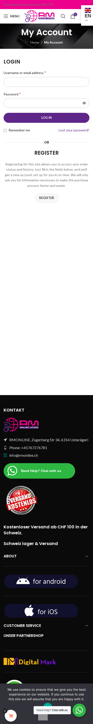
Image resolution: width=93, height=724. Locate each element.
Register (46, 198)
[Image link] (21, 424)
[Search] (63, 16)
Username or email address (25, 72)
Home (34, 42)
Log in (46, 117)
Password (12, 94)
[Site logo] (40, 16)
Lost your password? (74, 130)
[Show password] (84, 103)
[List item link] (46, 448)
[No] (43, 715)
